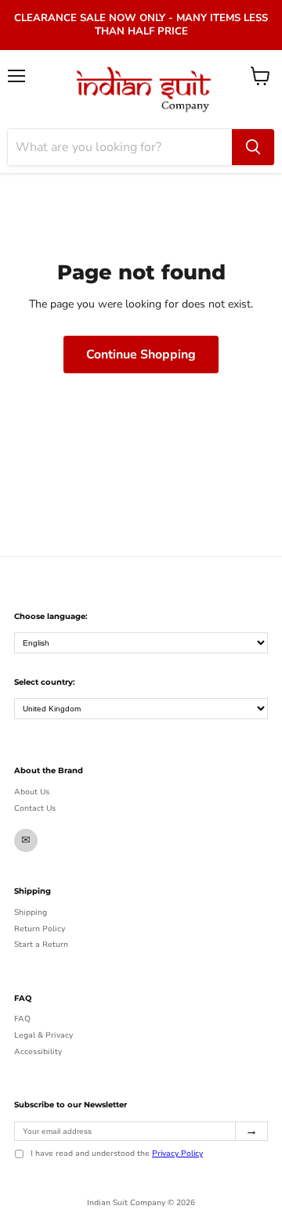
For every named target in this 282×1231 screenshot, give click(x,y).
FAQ (22, 1018)
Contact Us (35, 808)
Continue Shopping (141, 354)
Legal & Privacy (43, 1035)
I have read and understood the (117, 1154)
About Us (31, 791)
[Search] (253, 147)
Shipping (30, 912)
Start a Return (41, 944)
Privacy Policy (177, 1153)
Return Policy (39, 928)
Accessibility (38, 1051)
